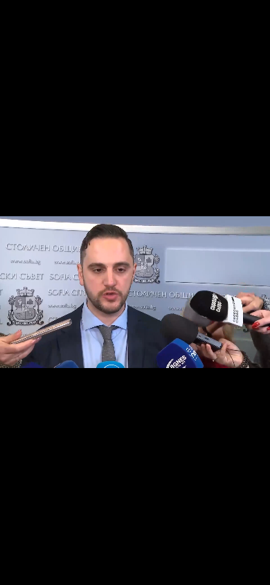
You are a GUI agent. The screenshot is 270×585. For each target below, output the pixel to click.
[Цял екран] (215, 567)
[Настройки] (243, 24)
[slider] (29, 548)
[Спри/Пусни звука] (52, 567)
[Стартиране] (23, 567)
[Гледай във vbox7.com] (245, 567)
